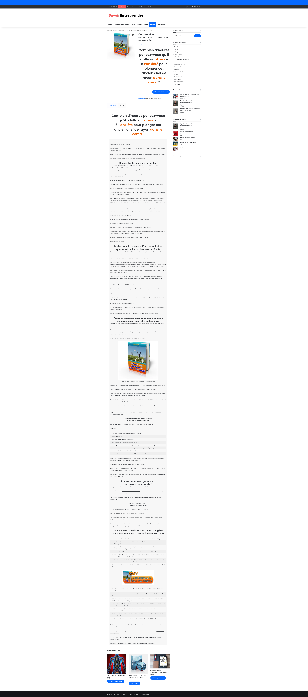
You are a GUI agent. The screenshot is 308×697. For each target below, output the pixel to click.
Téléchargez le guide (158, 678)
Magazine (178, 52)
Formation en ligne (180, 64)
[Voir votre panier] (195, 6)
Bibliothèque (177, 47)
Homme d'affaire (178, 71)
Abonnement (178, 76)
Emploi (146, 24)
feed (133, 24)
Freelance (178, 79)
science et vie (124, 30)
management (180, 62)
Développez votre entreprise (122, 24)
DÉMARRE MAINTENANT (161, 92)
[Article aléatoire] (197, 6)
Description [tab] (112, 105)
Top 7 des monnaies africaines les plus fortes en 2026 (140, 6)
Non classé (177, 84)
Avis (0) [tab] (122, 105)
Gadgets (176, 69)
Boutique (152, 24)
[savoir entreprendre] (127, 15)
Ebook (177, 57)
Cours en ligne (116, 30)
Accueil (110, 24)
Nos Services (161, 24)
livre (176, 49)
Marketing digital (179, 81)
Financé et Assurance (183, 59)
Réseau (139, 24)
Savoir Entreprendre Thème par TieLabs (140, 694)
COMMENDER (134, 683)
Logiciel (176, 74)
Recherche (197, 35)
